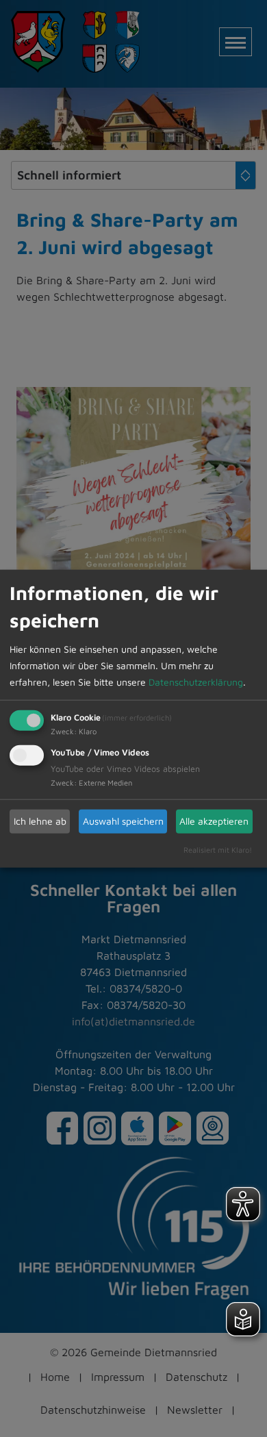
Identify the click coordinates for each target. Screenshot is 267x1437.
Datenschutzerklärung (196, 681)
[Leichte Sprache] (243, 1319)
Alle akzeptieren (214, 821)
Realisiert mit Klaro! (217, 849)
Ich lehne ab (40, 821)
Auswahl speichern (123, 821)
